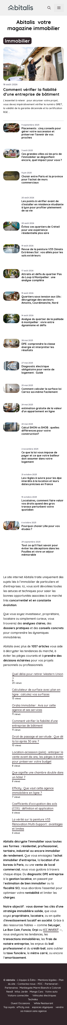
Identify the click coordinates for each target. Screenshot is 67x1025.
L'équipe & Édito (26, 979)
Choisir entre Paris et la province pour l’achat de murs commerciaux (42, 179)
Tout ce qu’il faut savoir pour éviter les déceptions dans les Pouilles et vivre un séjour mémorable (40, 550)
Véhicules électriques (44, 995)
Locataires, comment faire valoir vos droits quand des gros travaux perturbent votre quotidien (42, 505)
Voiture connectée (18, 995)
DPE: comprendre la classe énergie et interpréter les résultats (38, 347)
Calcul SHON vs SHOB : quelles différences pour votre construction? (40, 430)
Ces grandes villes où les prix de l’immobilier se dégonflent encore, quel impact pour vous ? (41, 157)
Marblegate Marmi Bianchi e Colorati (40, 987)
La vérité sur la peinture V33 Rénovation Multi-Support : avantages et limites (37, 824)
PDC (40, 983)
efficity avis (23, 1007)
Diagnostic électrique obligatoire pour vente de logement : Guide (37, 369)
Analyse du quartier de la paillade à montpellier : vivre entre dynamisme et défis (42, 322)
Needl (9, 991)
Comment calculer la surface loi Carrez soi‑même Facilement (41, 390)
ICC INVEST (51, 930)
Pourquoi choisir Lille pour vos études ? (40, 527)
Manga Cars (36, 991)
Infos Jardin (21, 991)
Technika (33, 999)
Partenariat (51, 983)
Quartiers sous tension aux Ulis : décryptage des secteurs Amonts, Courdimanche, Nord (41, 299)
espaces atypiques (42, 1007)
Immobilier (17, 41)
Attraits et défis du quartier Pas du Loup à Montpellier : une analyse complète (41, 277)
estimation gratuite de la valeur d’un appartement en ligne (41, 410)
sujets (11, 1007)
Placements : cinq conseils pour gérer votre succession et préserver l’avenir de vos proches (41, 133)
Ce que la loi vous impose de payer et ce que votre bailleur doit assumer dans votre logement (40, 457)
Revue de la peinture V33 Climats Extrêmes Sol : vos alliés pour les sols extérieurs (42, 252)
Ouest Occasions (20, 1003)
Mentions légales (47, 979)
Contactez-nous (26, 983)
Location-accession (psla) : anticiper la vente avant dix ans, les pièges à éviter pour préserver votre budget (38, 756)
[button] (49, 8)
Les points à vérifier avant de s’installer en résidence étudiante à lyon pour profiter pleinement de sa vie (42, 205)
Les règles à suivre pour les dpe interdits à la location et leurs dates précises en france (41, 481)
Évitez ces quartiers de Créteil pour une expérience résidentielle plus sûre (40, 229)
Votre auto (51, 991)
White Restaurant (43, 1003)
